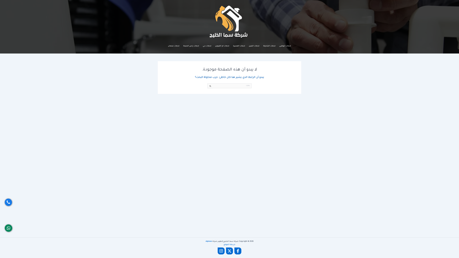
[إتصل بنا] (8, 202)
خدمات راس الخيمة (191, 46)
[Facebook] (237, 250)
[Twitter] (229, 250)
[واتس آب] (8, 228)
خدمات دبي (207, 46)
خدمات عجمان (173, 46)
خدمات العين (254, 46)
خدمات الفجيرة (239, 46)
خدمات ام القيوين (222, 46)
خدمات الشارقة (269, 46)
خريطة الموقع (229, 245)
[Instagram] (221, 250)
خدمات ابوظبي (285, 46)
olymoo (209, 241)
